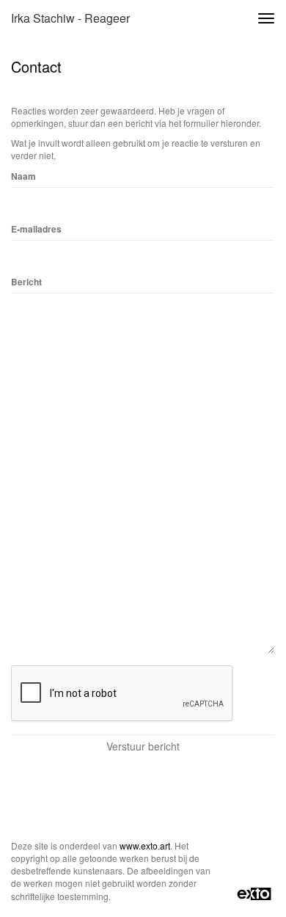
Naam (23, 176)
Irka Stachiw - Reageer (70, 18)
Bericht (26, 282)
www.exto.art (145, 845)
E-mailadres (36, 229)
